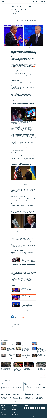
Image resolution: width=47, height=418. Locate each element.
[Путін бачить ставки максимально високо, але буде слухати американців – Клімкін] (18, 343)
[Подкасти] (33, 1)
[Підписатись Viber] (35, 408)
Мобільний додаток (4, 409)
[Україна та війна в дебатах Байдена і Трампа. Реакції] (16, 297)
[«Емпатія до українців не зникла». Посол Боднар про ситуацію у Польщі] (34, 343)
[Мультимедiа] (36, 1)
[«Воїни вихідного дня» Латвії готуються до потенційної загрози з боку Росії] (29, 364)
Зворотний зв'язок (15, 414)
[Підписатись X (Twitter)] (29, 408)
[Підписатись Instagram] (33, 408)
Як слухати (2, 407)
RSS (1, 412)
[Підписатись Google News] (26, 408)
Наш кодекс (14, 409)
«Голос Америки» (18, 315)
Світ (12, 4)
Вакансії (13, 412)
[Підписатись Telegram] (37, 408)
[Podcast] (42, 408)
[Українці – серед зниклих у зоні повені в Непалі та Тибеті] (41, 364)
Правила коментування (4, 414)
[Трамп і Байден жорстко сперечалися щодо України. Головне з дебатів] (16, 304)
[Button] (18, 20)
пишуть (18, 53)
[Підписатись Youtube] (31, 408)
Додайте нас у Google (41, 1)
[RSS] (39, 408)
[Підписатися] (44, 408)
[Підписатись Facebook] (24, 408)
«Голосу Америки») (22, 317)
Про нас (13, 407)
